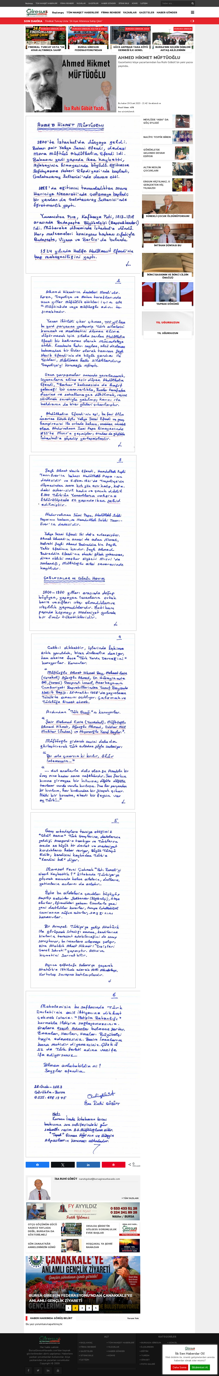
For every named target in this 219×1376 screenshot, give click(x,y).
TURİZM (145, 1355)
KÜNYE (135, 3)
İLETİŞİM (143, 3)
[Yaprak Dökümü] (167, 286)
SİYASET (145, 1359)
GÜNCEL (173, 1342)
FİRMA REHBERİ (67, 3)
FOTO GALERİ (148, 1364)
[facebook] (28, 1370)
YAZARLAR (81, 3)
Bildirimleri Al (200, 1367)
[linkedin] (48, 1370)
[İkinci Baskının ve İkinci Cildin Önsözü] (167, 257)
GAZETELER (93, 3)
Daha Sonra (179, 1367)
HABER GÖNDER (108, 3)
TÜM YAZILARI (131, 1198)
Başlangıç (29, 3)
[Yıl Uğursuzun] (167, 315)
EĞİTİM (144, 1351)
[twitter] (38, 1370)
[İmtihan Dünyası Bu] (167, 228)
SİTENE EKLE (124, 3)
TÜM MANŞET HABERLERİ (46, 3)
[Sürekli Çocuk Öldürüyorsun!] (167, 198)
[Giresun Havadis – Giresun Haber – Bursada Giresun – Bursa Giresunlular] (190, 1350)
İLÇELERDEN (147, 1347)
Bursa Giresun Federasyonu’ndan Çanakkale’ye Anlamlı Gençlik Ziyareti (84, 21)
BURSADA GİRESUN (151, 1342)
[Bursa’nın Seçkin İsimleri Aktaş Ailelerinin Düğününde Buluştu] (172, 30)
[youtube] (58, 1370)
